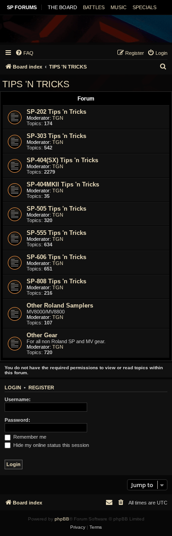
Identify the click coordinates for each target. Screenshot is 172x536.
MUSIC (119, 7)
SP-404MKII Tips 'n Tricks (63, 184)
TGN (57, 118)
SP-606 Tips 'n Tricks (56, 257)
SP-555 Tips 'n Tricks (56, 232)
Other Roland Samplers (60, 305)
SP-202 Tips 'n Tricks (56, 111)
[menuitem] (24, 53)
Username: (18, 399)
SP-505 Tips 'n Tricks (56, 208)
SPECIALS (144, 7)
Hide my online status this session (50, 445)
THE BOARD (62, 7)
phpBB (62, 518)
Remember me (29, 437)
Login (13, 387)
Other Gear (42, 335)
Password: (17, 420)
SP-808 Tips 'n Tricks (56, 281)
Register (41, 387)
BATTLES (94, 7)
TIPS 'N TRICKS (35, 84)
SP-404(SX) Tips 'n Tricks (62, 160)
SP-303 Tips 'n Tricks (56, 136)
